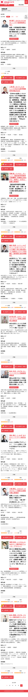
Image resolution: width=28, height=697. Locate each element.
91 (12, 601)
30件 (12, 16)
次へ (21, 685)
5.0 (22, 160)
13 (25, 307)
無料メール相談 (8, 77)
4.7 (8, 672)
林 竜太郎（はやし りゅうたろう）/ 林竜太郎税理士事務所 (17, 319)
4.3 (8, 533)
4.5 (8, 160)
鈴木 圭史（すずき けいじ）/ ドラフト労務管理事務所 (17, 373)
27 (21, 601)
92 (12, 479)
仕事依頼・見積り (8, 82)
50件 (17, 16)
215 (12, 232)
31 (25, 232)
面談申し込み (21, 77)
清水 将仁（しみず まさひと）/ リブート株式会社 (17, 437)
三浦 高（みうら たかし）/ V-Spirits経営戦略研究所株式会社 (17, 89)
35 (12, 672)
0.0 (5, 73)
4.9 (8, 421)
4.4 (22, 232)
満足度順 (21, 4)
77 (12, 160)
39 (25, 479)
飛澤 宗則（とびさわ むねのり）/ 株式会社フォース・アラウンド (17, 544)
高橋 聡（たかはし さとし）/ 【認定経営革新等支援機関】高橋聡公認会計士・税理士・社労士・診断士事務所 (17, 178)
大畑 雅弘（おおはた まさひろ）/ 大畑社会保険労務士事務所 (17, 491)
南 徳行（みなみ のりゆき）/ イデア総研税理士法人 (17, 23)
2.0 (18, 601)
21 (25, 160)
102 (12, 307)
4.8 (8, 232)
